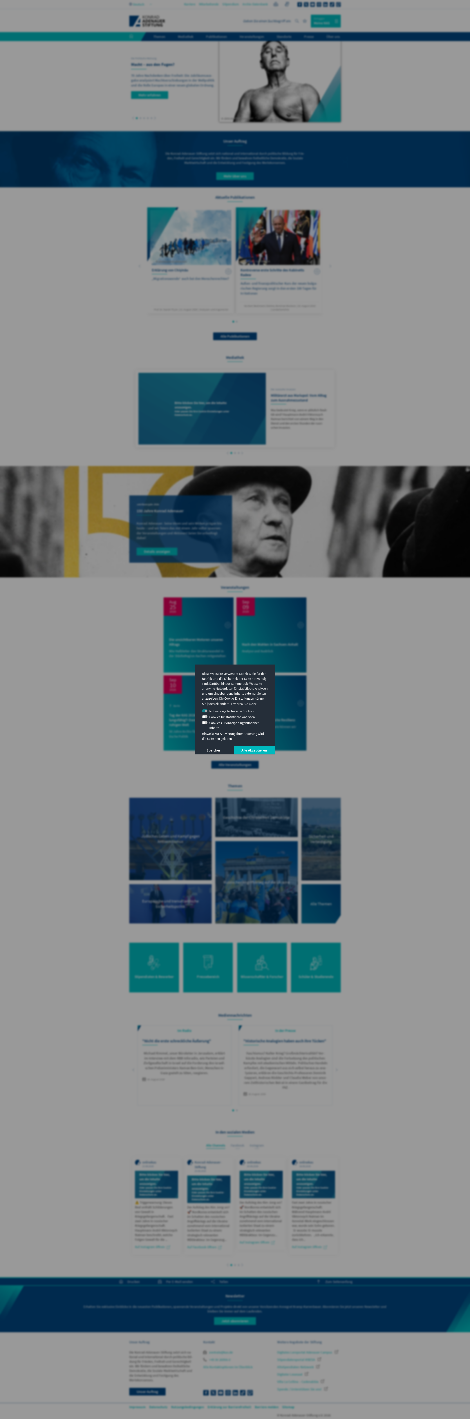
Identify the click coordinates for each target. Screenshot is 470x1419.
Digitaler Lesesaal (290, 1374)
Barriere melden (267, 1407)
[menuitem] (135, 36)
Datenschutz (158, 1407)
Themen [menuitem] (159, 36)
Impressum (137, 1407)
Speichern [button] (215, 750)
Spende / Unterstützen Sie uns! (299, 1389)
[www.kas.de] (147, 21)
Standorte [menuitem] (284, 36)
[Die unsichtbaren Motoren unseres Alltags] (199, 635)
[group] (184, 1065)
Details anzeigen (157, 551)
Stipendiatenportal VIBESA (296, 1360)
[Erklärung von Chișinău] (190, 260)
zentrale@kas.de (220, 1352)
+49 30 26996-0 (219, 1360)
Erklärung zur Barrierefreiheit (229, 1407)
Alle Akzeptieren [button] (254, 750)
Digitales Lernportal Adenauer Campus (305, 1352)
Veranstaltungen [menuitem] (252, 36)
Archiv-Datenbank (255, 4)
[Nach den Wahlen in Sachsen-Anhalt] (271, 635)
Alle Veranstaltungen (235, 764)
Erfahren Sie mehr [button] (243, 704)
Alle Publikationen (235, 336)
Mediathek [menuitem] (186, 36)
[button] (133, 118)
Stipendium (230, 4)
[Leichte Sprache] (276, 5)
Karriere (189, 4)
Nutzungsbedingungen (187, 1407)
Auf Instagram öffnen (150, 1247)
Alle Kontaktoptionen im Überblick (228, 1367)
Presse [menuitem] (309, 36)
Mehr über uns (235, 176)
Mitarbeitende (209, 4)
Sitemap (288, 1407)
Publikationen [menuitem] (216, 36)
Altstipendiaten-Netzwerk (295, 1367)
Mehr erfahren (149, 95)
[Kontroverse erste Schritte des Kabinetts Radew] (279, 260)
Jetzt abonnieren (234, 1321)
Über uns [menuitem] (333, 36)
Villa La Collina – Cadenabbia (298, 1382)
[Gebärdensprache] (287, 5)
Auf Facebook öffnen (201, 1247)
